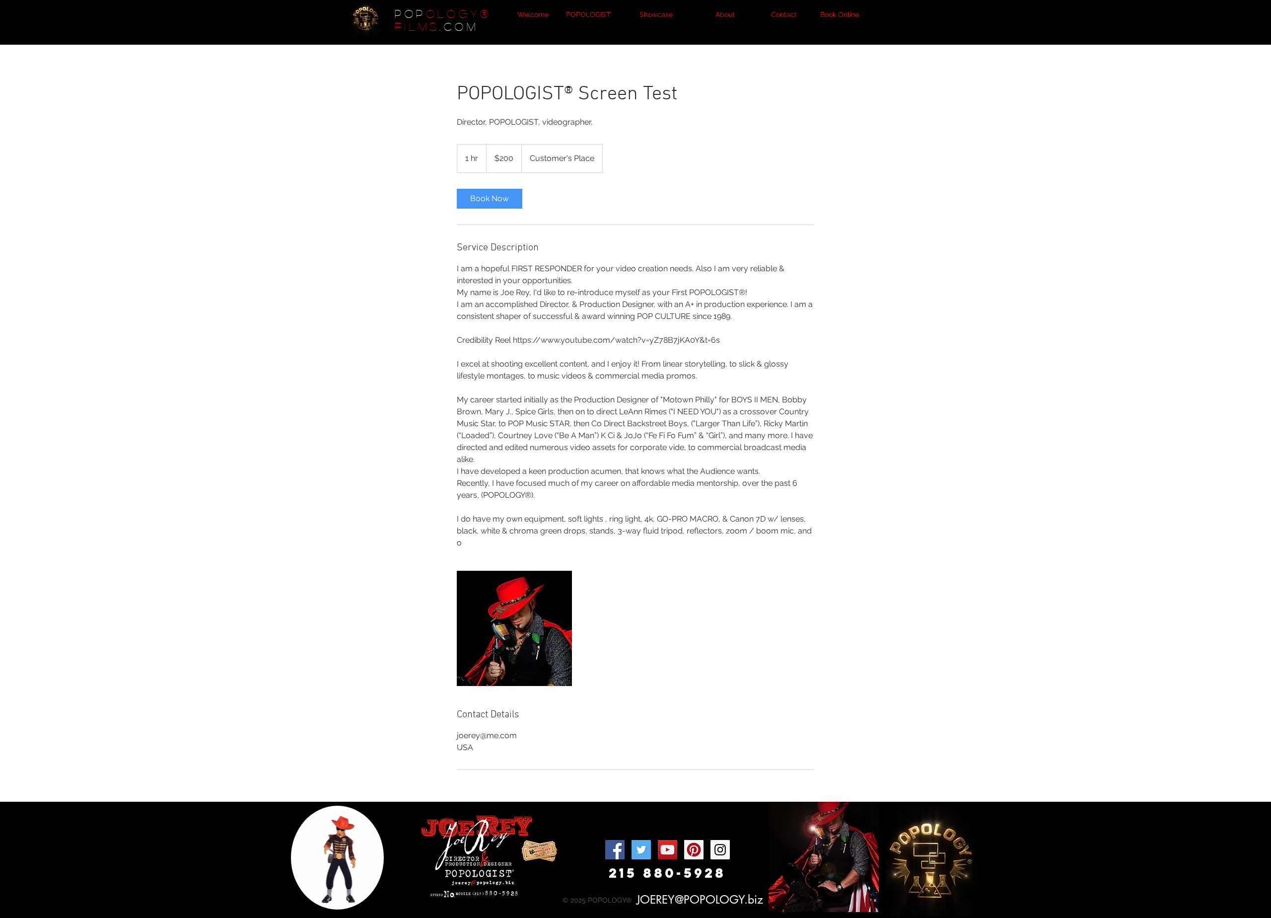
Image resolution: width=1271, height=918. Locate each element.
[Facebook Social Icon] (615, 849)
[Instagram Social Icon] (720, 849)
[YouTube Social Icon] (667, 849)
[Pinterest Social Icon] (694, 849)
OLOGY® (459, 13)
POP (410, 13)
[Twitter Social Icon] (641, 849)
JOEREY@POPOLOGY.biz (699, 899)
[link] (489, 199)
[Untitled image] (514, 628)
